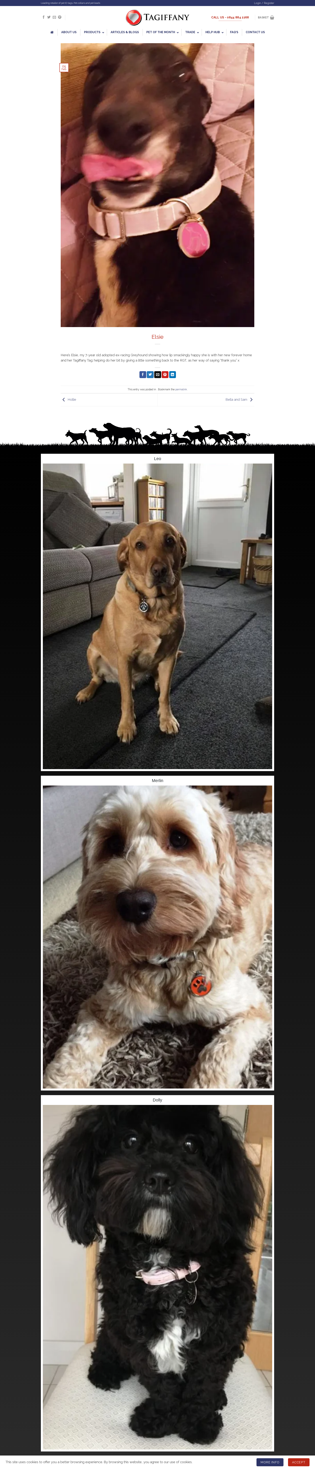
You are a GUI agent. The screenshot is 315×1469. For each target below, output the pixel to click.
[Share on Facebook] (142, 374)
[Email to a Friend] (157, 374)
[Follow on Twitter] (48, 17)
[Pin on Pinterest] (165, 374)
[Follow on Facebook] (43, 17)
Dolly (157, 1100)
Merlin (157, 780)
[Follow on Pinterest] (59, 17)
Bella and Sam (236, 399)
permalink (181, 389)
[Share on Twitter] (150, 374)
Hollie (71, 399)
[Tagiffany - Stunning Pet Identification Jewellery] (157, 17)
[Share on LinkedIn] (172, 374)
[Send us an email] (54, 17)
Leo (157, 458)
